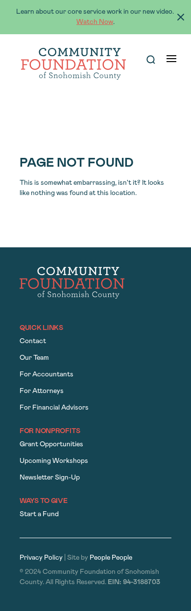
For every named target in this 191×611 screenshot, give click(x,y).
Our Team (34, 358)
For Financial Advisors (54, 408)
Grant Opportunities (51, 444)
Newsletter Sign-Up (50, 477)
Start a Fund (39, 514)
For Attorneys (42, 391)
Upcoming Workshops (54, 461)
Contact (33, 341)
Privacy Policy (41, 558)
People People (111, 558)
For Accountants (46, 374)
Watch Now (94, 22)
